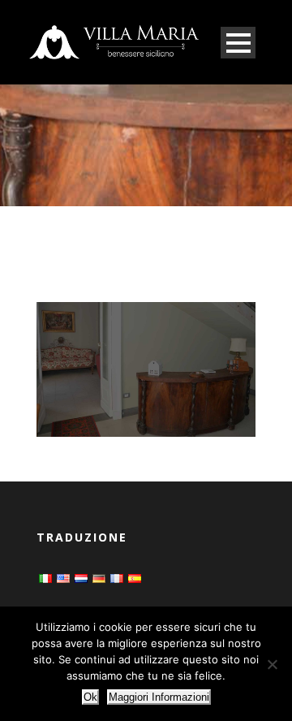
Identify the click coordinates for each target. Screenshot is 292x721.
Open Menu (238, 42)
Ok (90, 697)
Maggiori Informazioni (159, 697)
